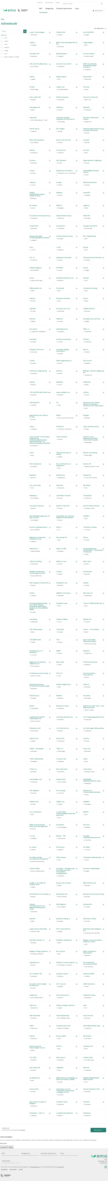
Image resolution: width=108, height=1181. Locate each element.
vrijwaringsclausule (35, 1167)
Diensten (4, 35)
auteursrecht (60, 1167)
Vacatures (40, 2)
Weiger (11, 1147)
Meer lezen (3, 1143)
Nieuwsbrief (98, 1130)
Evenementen (49, 2)
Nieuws (58, 2)
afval (6, 38)
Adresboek (43, 12)
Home (2, 19)
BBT (40, 8)
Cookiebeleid (4, 1169)
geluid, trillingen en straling (12, 56)
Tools (77, 8)
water (6, 44)
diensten (7, 47)
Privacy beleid (13, 1169)
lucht (6, 53)
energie (6, 50)
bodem (6, 41)
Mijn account (98, 10)
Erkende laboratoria (64, 8)
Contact (21, 1169)
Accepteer (4, 1147)
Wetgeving (49, 8)
